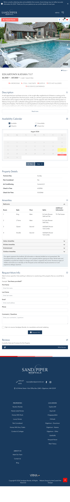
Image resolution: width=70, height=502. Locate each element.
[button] (2, 45)
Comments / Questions (9, 314)
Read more (35, 111)
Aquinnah (52, 411)
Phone (4, 307)
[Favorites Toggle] (67, 19)
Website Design (44, 480)
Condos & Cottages (17, 431)
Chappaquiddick (52, 415)
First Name (5, 285)
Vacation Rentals (18, 407)
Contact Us (17, 459)
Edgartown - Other (52, 431)
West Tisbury (52, 444)
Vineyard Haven (52, 440)
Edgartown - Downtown (52, 423)
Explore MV (52, 407)
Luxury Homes (17, 419)
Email (4, 299)
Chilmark (52, 419)
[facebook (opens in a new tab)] (46, 382)
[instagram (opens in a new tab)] (50, 382)
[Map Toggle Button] (59, 19)
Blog (17, 463)
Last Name (5, 292)
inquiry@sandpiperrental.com (35, 382)
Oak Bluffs (52, 435)
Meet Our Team (17, 454)
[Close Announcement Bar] (68, 4)
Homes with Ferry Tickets (17, 427)
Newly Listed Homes (17, 411)
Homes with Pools (17, 415)
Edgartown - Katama (52, 427)
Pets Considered (17, 423)
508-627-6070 (21, 382)
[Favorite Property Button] (67, 26)
